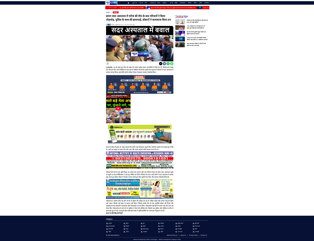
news (115, 12)
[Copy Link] (107, 63)
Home (108, 12)
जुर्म (143, 223)
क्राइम (158, 3)
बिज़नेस (189, 3)
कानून (126, 229)
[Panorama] (139, 161)
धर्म (171, 3)
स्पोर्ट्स (176, 3)
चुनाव (133, 3)
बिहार (109, 231)
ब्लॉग (195, 229)
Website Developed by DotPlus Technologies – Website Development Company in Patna (157, 239)
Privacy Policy (193, 235)
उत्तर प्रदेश (179, 231)
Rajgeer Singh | (118, 24)
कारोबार (110, 223)
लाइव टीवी (110, 229)
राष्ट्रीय (161, 231)
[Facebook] (164, 63)
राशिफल (162, 223)
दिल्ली (127, 231)
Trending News (181, 16)
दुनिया (200, 3)
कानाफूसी (179, 229)
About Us (183, 235)
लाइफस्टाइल (182, 3)
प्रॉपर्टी (143, 226)
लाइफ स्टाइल (145, 229)
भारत (146, 3)
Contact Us (204, 235)
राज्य (140, 3)
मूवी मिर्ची (196, 223)
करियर (127, 223)
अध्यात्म (162, 226)
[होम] (111, 3)
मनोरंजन (152, 3)
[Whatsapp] (168, 63)
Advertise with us (172, 235)
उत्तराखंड (196, 231)
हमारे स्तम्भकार (111, 226)
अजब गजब (197, 226)
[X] (160, 63)
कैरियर (195, 3)
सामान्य (161, 229)
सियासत (127, 226)
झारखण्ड (144, 231)
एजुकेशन (164, 3)
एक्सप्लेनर (207, 3)
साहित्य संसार (180, 223)
